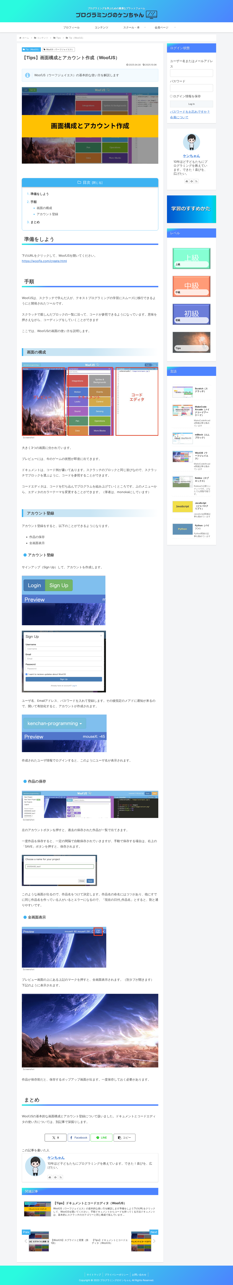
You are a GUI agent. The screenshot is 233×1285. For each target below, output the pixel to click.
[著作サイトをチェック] (50, 1177)
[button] (124, 1137)
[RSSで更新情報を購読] (61, 1177)
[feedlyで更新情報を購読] (55, 1177)
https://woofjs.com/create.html (44, 261)
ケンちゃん (56, 1158)
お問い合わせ (139, 1274)
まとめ (35, 222)
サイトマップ (94, 1274)
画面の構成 (44, 208)
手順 (34, 202)
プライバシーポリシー (116, 1274)
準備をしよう (40, 194)
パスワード (177, 81)
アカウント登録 (47, 214)
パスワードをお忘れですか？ (190, 111)
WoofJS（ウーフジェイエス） (60, 49)
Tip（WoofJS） (33, 49)
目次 (86, 182)
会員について (179, 117)
